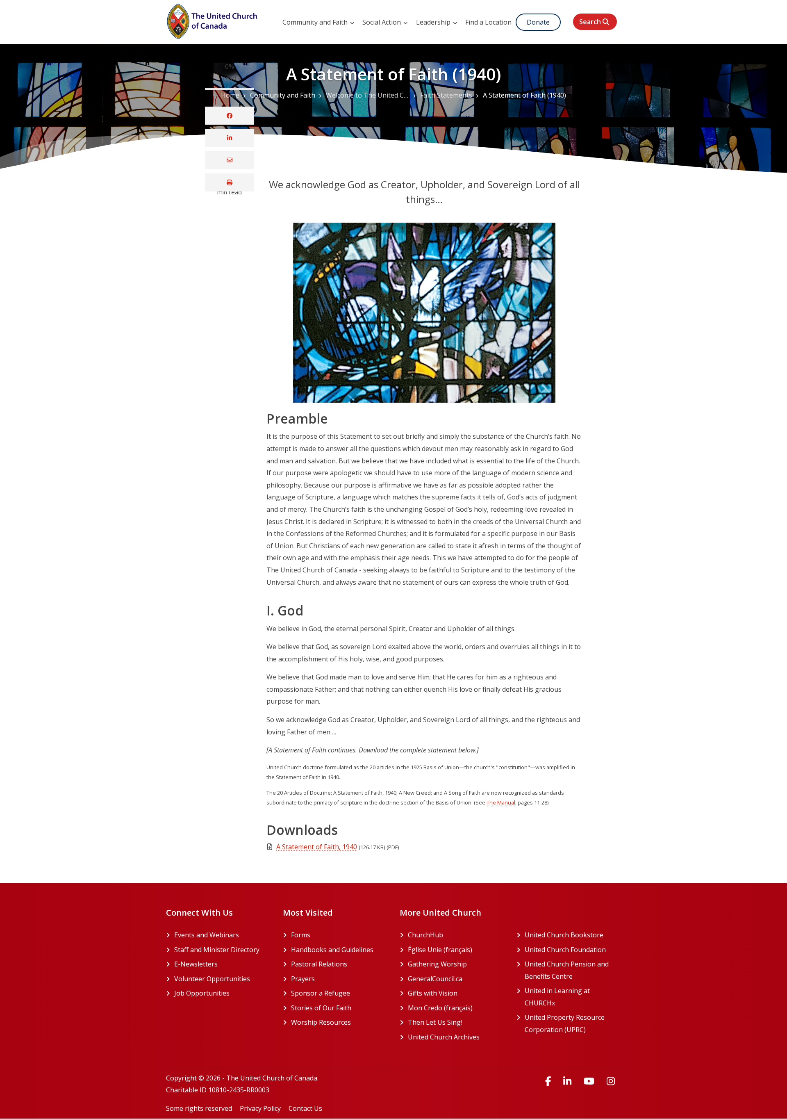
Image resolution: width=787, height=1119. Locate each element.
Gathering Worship (456, 964)
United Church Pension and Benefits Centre (573, 970)
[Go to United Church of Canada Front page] (213, 20)
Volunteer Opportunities (212, 978)
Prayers (303, 978)
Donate (538, 22)
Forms (300, 934)
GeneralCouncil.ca (456, 978)
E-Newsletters (196, 964)
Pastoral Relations (319, 964)
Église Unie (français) (456, 949)
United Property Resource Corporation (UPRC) (573, 1023)
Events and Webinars (206, 934)
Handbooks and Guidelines (332, 949)
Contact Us (305, 1108)
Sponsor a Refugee (320, 993)
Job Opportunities (202, 993)
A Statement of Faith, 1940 (316, 846)
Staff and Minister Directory (216, 949)
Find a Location (488, 22)
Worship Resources (321, 1022)
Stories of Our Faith (321, 1007)
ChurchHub (456, 934)
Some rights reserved (199, 1108)
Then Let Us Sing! (456, 1022)
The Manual (501, 802)
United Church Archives (456, 1037)
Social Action (382, 22)
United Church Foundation (573, 949)
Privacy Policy (260, 1108)
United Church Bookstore (573, 934)
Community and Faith (315, 22)
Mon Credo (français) (456, 1007)
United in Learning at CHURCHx (571, 996)
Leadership (434, 22)
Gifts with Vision (456, 993)
